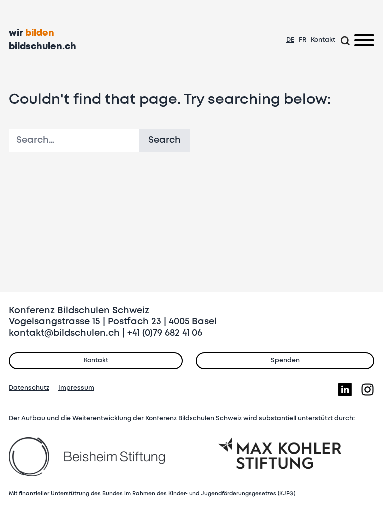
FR (302, 40)
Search (164, 140)
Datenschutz (29, 388)
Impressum (76, 388)
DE (290, 40)
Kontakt (323, 40)
